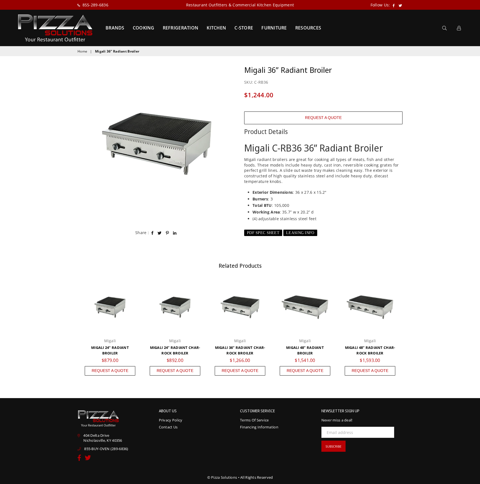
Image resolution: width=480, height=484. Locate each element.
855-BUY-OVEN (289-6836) (106, 448)
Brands (115, 28)
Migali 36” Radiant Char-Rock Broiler (240, 350)
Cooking (143, 28)
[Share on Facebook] (152, 232)
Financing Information (259, 427)
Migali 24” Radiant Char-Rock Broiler (175, 350)
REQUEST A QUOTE (323, 117)
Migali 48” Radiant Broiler (305, 350)
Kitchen (216, 28)
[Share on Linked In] (175, 232)
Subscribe (333, 446)
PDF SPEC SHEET (263, 233)
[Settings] (458, 28)
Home (82, 51)
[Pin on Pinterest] (167, 232)
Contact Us (168, 427)
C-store (243, 28)
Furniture (274, 28)
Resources (308, 28)
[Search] (444, 28)
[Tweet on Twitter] (160, 232)
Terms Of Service (254, 420)
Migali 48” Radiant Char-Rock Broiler (370, 350)
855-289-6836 (94, 5)
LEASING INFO (300, 233)
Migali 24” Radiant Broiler (110, 350)
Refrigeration (181, 28)
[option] (157, 143)
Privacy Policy (170, 420)
